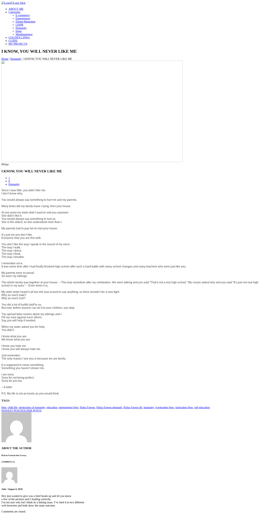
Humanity (21, 27)
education (52, 407)
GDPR (19, 24)
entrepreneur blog (68, 407)
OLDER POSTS (32, 410)
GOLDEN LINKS (19, 37)
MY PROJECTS (17, 43)
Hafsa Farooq (87, 407)
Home (4, 58)
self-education (202, 407)
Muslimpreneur (24, 34)
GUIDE (13, 40)
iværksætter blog (164, 407)
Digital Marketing (25, 21)
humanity (149, 407)
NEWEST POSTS (11, 410)
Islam (19, 31)
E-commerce (23, 15)
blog (3, 407)
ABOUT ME (16, 8)
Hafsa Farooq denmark (109, 407)
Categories (14, 12)
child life (13, 407)
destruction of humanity (32, 407)
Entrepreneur (23, 18)
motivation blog (184, 407)
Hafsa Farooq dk (132, 407)
